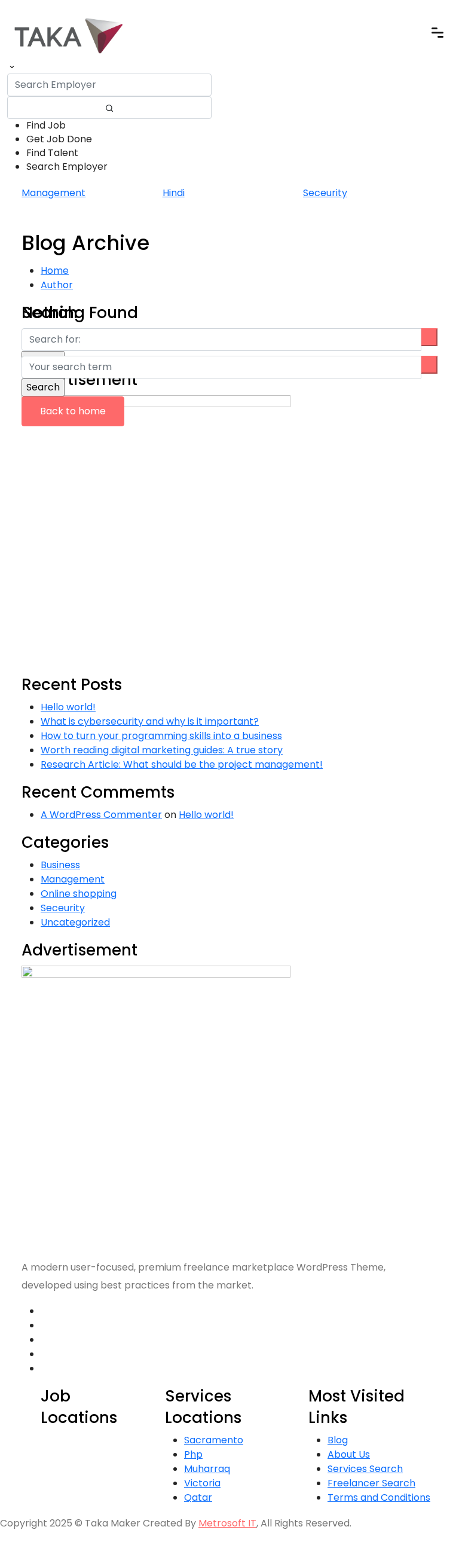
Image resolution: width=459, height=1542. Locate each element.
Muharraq (207, 1469)
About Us (349, 1454)
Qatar (198, 1497)
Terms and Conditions (379, 1497)
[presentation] (223, 216)
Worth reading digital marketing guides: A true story (162, 750)
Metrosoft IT (227, 1523)
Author (57, 285)
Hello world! (68, 707)
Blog (338, 1440)
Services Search (365, 1469)
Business (60, 865)
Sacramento (213, 1440)
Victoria (202, 1483)
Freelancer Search (371, 1483)
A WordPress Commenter (101, 815)
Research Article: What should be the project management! (182, 764)
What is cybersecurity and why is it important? (150, 721)
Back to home (73, 411)
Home (55, 270)
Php (193, 1454)
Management (53, 193)
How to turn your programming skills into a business (161, 736)
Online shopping (79, 893)
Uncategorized (75, 922)
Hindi (174, 193)
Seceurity (325, 193)
